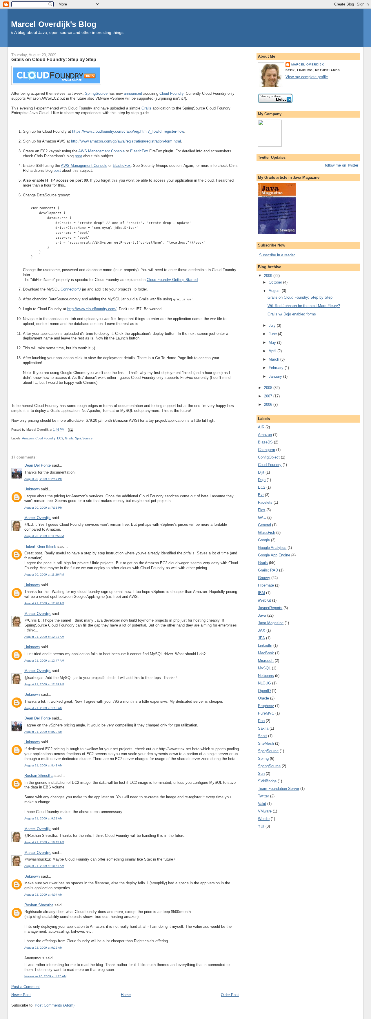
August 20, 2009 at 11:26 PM (44, 574)
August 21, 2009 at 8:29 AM (43, 731)
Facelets (265, 502)
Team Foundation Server (278, 788)
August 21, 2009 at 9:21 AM (43, 818)
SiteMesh (266, 743)
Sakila (263, 728)
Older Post (230, 995)
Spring (263, 758)
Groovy (264, 578)
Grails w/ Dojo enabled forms (292, 314)
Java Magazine (270, 623)
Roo (261, 721)
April (273, 351)
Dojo (261, 480)
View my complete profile (306, 77)
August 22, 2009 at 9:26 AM (43, 947)
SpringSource (96, 93)
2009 (268, 275)
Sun (261, 773)
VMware (265, 811)
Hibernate (266, 585)
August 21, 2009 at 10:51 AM (44, 866)
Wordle (264, 819)
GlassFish (266, 532)
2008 (268, 388)
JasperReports (270, 608)
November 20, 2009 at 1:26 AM (45, 976)
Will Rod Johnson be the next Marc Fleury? (304, 306)
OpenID (264, 691)
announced (133, 93)
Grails (146, 108)
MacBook (266, 653)
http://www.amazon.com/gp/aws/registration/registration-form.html (126, 141)
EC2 (60, 438)
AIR (261, 427)
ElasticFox (139, 151)
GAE (262, 517)
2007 (268, 396)
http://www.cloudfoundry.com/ (92, 309)
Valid (262, 803)
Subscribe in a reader (277, 255)
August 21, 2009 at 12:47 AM (44, 660)
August (275, 290)
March (274, 359)
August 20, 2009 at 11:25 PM (44, 536)
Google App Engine (274, 555)
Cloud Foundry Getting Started (172, 279)
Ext (261, 495)
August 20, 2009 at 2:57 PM (43, 479)
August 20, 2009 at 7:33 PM (43, 507)
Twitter (263, 796)
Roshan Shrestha (38, 775)
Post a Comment (25, 987)
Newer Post (21, 995)
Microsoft (266, 660)
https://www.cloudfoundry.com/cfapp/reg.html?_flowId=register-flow (128, 131)
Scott (262, 736)
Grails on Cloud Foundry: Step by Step (53, 59)
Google (264, 540)
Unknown (32, 489)
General (264, 525)
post (78, 156)
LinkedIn (265, 645)
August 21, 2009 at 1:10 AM (43, 708)
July (273, 325)
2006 (268, 404)
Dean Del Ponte (37, 465)
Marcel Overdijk (37, 518)
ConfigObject (269, 457)
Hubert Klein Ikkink (40, 546)
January (276, 376)
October (276, 282)
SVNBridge (267, 781)
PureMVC (266, 713)
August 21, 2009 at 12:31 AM (44, 636)
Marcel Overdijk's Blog (54, 24)
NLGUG (264, 683)
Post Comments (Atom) (54, 1005)
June (273, 334)
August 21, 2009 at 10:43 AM (44, 842)
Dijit (261, 472)
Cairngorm (266, 450)
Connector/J (71, 289)
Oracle (263, 698)
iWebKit (264, 600)
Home (126, 995)
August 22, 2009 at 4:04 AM (43, 894)
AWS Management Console (101, 151)
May (273, 342)
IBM (261, 593)
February (277, 368)
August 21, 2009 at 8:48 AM (43, 765)
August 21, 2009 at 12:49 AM (44, 684)
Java (262, 615)
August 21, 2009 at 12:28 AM (44, 603)
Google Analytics (272, 547)
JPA (261, 638)
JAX (261, 630)
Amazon (28, 438)
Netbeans (266, 675)
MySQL (264, 668)
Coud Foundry (45, 438)
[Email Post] (69, 429)
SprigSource (83, 438)
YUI (261, 826)
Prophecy (266, 706)
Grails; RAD (268, 570)
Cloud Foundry (171, 93)
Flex (261, 510)
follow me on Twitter (341, 165)
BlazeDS (265, 442)
